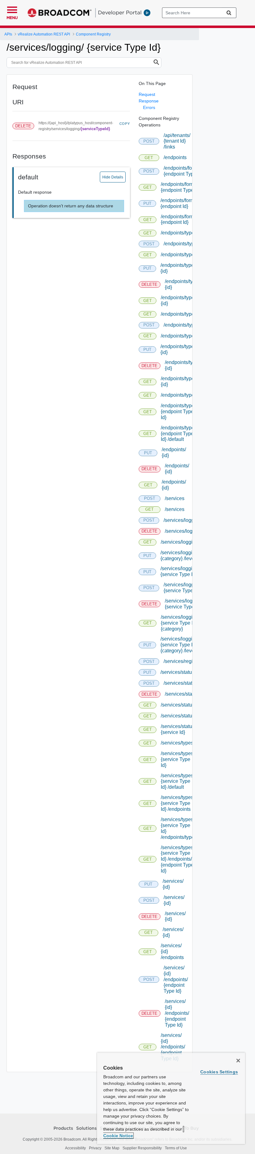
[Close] (238, 1060)
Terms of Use (176, 1148)
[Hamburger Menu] (12, 9)
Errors (149, 107)
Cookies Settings (219, 1071)
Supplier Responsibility (142, 1148)
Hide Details (112, 177)
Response (149, 100)
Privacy (95, 1148)
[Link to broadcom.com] (59, 12)
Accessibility (75, 1148)
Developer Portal (119, 12)
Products (63, 1128)
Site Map (111, 1148)
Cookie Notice (118, 1135)
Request (147, 94)
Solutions (86, 1128)
